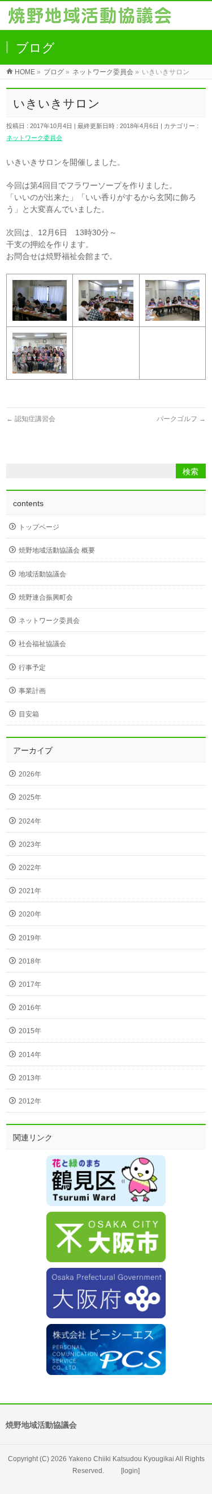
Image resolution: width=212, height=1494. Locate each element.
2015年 (30, 1031)
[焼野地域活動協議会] (89, 18)
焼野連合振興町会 (46, 597)
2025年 (30, 797)
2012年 (30, 1101)
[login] (130, 1471)
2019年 (30, 938)
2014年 (30, 1055)
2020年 (30, 914)
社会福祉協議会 (42, 644)
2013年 (30, 1078)
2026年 (30, 774)
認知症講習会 (30, 419)
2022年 (30, 868)
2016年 (30, 1008)
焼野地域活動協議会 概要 (57, 550)
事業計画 (32, 691)
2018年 (30, 961)
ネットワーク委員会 (34, 137)
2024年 (30, 821)
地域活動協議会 (42, 574)
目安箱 (29, 714)
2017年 (30, 984)
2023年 (30, 844)
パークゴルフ (181, 419)
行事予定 (32, 668)
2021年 (30, 891)
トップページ (39, 527)
